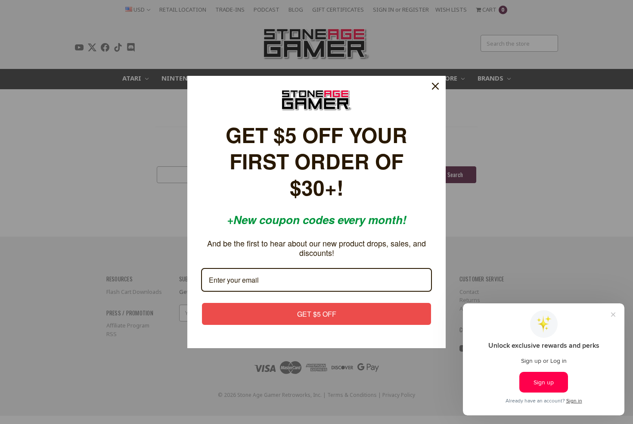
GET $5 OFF (316, 314)
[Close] (435, 86)
